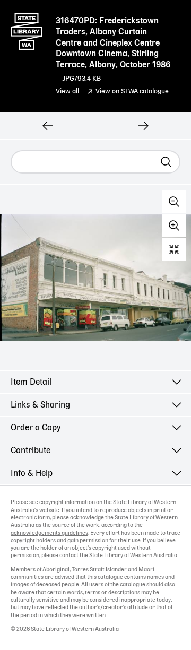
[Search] (166, 161)
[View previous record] (48, 125)
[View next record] (143, 125)
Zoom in (174, 225)
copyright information (67, 502)
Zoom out (174, 201)
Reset (174, 249)
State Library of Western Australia (26, 29)
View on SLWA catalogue (132, 91)
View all (67, 91)
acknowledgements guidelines (49, 533)
